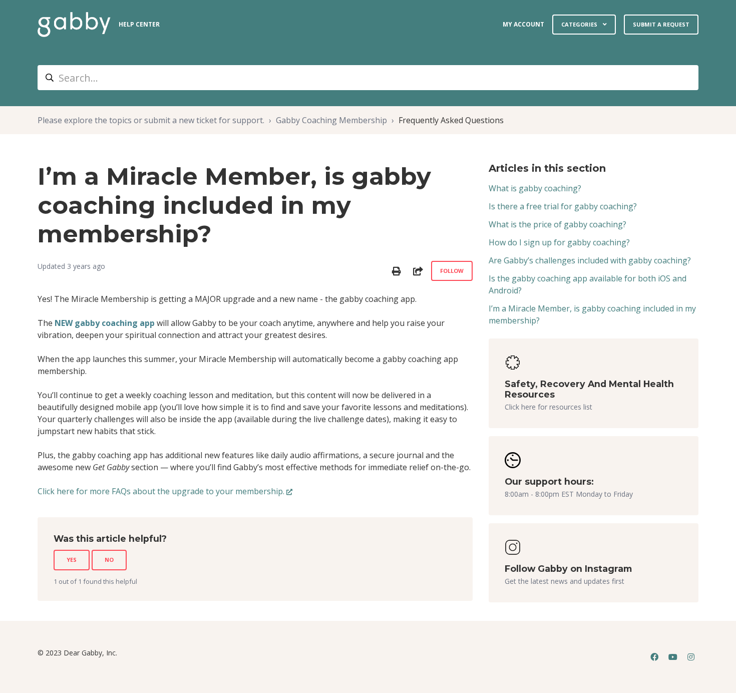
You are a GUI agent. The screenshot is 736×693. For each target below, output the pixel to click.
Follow (452, 270)
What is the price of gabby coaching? (557, 224)
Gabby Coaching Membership (331, 120)
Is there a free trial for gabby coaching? (563, 206)
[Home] (74, 24)
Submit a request (661, 24)
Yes (72, 559)
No (109, 559)
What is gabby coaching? (535, 188)
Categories (580, 24)
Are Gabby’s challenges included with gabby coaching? (590, 260)
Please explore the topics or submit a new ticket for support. (151, 120)
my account (523, 24)
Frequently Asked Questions (451, 120)
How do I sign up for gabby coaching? (559, 242)
